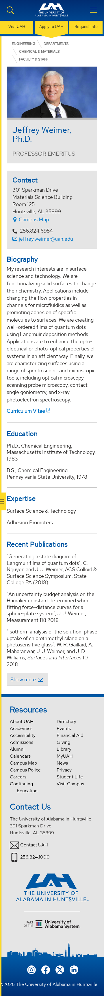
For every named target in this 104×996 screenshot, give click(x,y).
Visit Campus (70, 784)
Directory (66, 721)
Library (64, 749)
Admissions (21, 742)
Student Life (70, 777)
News (62, 763)
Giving (63, 742)
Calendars (20, 756)
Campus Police (25, 770)
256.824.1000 (35, 857)
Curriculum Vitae (26, 411)
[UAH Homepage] (52, 13)
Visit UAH (16, 26)
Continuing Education (24, 787)
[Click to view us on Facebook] (45, 969)
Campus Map (33, 219)
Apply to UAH (51, 26)
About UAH (22, 721)
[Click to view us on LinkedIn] (74, 969)
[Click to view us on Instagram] (31, 969)
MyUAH (65, 756)
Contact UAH (34, 845)
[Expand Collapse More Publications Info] (27, 679)
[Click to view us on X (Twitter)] (59, 969)
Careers (18, 777)
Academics (21, 728)
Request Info (86, 26)
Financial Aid (70, 735)
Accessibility (23, 735)
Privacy (64, 770)
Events (64, 728)
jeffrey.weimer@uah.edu (46, 238)
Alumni (17, 749)
